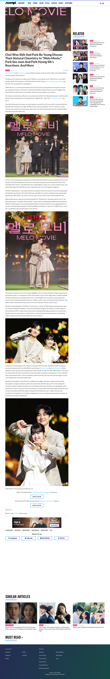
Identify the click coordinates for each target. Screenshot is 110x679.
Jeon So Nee (59, 81)
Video (35, 3)
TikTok (24, 652)
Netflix (16, 513)
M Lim (66, 70)
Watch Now (37, 496)
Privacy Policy (42, 658)
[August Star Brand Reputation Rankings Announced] (80, 56)
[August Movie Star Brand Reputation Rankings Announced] (80, 78)
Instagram (45, 538)
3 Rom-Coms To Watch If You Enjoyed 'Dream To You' (88, 627)
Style (47, 3)
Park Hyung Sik (56, 368)
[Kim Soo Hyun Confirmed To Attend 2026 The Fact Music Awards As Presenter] (80, 67)
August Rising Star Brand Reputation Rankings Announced (97, 44)
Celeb (41, 3)
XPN (51, 530)
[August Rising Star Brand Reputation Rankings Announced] (80, 44)
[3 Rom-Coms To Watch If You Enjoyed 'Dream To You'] (89, 613)
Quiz (29, 3)
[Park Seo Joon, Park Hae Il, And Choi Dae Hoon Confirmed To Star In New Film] (80, 90)
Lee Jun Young (49, 81)
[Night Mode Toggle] (103, 3)
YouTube (24, 655)
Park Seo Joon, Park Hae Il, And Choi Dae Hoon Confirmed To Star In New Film (97, 90)
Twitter (29, 538)
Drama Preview (9, 625)
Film (91, 85)
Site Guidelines (60, 652)
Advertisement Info (44, 668)
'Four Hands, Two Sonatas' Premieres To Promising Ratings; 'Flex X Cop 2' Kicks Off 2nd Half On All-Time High (54, 628)
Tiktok (62, 538)
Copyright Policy (43, 665)
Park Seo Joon (44, 368)
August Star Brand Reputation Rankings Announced (96, 55)
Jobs (57, 658)
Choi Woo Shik (10, 73)
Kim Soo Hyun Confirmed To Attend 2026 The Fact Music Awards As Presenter (97, 67)
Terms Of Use (42, 655)
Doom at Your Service (46, 501)
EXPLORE (21, 3)
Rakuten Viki (58, 674)
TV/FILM (54, 3)
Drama (7, 70)
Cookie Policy (42, 661)
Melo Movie (17, 530)
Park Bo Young (22, 73)
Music (61, 3)
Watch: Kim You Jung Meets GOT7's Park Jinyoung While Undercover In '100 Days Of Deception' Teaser (21, 628)
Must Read (13, 637)
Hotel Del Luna (56, 98)
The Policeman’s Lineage (40, 492)
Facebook (13, 538)
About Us (41, 652)
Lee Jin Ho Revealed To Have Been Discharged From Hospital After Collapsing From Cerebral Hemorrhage (97, 102)
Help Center (59, 655)
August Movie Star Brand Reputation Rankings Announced (97, 78)
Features (68, 3)
